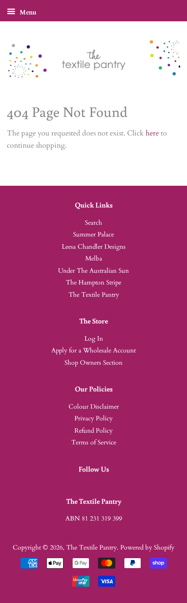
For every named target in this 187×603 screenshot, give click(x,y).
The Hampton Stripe (93, 283)
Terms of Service (93, 443)
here (152, 133)
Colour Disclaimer (94, 407)
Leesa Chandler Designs (94, 247)
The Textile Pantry (94, 295)
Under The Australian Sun (93, 271)
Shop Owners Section (93, 363)
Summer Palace (93, 235)
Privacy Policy (93, 419)
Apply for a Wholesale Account (93, 351)
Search (93, 223)
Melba (93, 259)
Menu (27, 12)
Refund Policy (93, 431)
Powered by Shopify (147, 548)
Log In (93, 339)
